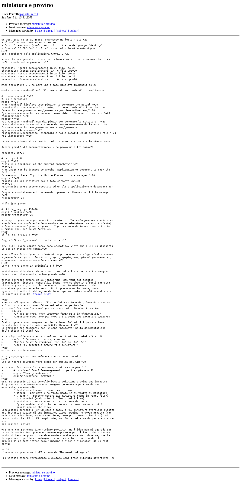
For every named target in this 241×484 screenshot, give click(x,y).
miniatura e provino (43, 23)
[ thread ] (49, 30)
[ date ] (39, 30)
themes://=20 (42, 294)
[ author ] (73, 30)
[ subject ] (61, 30)
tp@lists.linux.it (28, 14)
